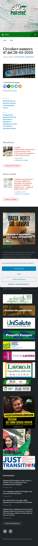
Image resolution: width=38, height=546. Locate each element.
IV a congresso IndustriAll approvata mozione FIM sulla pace (17, 492)
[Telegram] (16, 86)
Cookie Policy (11, 284)
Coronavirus (29, 57)
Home (4, 40)
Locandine (25, 194)
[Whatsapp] (12, 86)
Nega (19, 274)
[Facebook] (5, 86)
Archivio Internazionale (12, 523)
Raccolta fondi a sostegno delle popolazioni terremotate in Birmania (17, 501)
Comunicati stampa (21, 160)
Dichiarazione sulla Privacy (22, 284)
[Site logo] (19, 16)
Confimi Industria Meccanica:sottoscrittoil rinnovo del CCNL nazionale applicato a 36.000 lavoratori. (24, 151)
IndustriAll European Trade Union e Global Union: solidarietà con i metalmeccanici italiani (17, 482)
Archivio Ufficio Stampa (12, 165)
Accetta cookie (19, 269)
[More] (20, 86)
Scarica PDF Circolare (10, 90)
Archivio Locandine (11, 199)
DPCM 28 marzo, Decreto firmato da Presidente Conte (9, 104)
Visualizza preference (19, 279)
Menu (7, 34)
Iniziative (18, 194)
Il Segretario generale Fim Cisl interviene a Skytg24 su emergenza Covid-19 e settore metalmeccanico (10, 122)
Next (4, 112)
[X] (8, 86)
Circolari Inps (19, 57)
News (11, 40)
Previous (6, 98)
